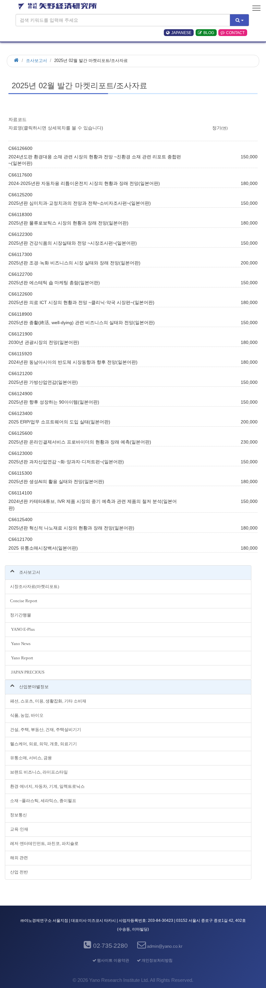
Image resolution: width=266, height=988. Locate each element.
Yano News (20, 643)
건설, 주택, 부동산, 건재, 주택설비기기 (45, 729)
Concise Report (23, 600)
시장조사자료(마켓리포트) (34, 586)
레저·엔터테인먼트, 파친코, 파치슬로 (44, 843)
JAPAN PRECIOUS (27, 672)
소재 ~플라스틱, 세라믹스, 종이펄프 (43, 800)
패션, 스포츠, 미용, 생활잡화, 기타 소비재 (48, 701)
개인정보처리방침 (156, 960)
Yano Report (21, 657)
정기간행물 (20, 615)
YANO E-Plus (22, 629)
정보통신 (18, 814)
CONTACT (235, 32)
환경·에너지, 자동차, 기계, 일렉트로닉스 (47, 786)
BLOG (208, 32)
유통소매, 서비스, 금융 (31, 757)
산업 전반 (19, 872)
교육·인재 (19, 829)
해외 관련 (19, 857)
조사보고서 (36, 60)
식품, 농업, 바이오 (26, 715)
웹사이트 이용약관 (113, 960)
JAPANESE (181, 32)
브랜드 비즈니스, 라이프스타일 (39, 772)
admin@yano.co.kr (164, 946)
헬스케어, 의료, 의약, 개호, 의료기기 (43, 743)
